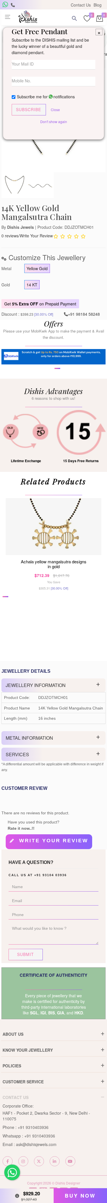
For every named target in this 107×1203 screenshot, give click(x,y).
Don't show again (53, 121)
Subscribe (28, 109)
